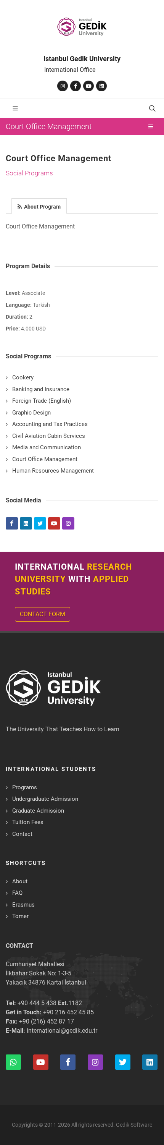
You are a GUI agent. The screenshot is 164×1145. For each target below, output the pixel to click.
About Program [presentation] (42, 207)
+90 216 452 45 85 (68, 1012)
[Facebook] (75, 86)
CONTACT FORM (42, 614)
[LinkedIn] (101, 86)
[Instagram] (62, 86)
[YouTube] (88, 86)
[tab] (39, 205)
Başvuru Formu (45, 1123)
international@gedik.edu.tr (62, 1030)
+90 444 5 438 (37, 1003)
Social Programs (29, 173)
